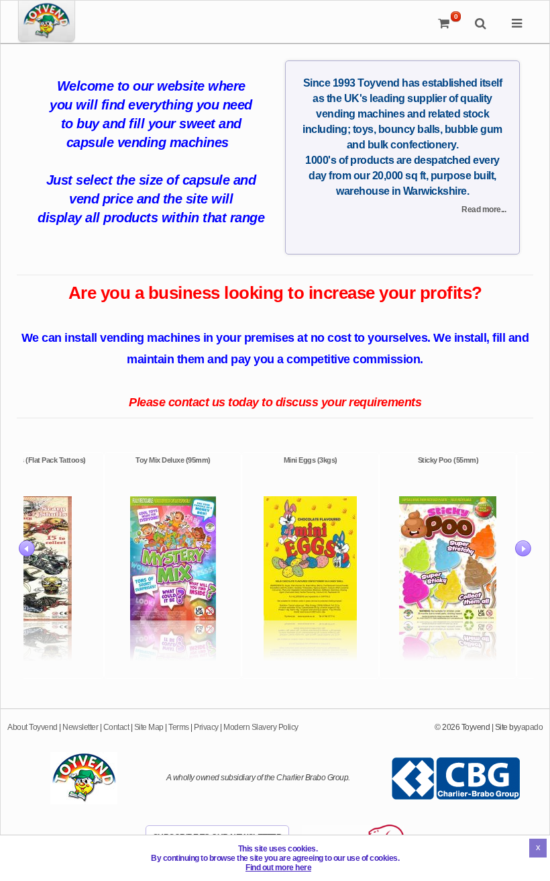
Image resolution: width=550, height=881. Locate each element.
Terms (178, 727)
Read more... (483, 209)
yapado (530, 727)
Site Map (149, 727)
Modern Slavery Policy (260, 727)
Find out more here (278, 867)
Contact (116, 727)
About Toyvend (32, 727)
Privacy (206, 727)
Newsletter (80, 727)
